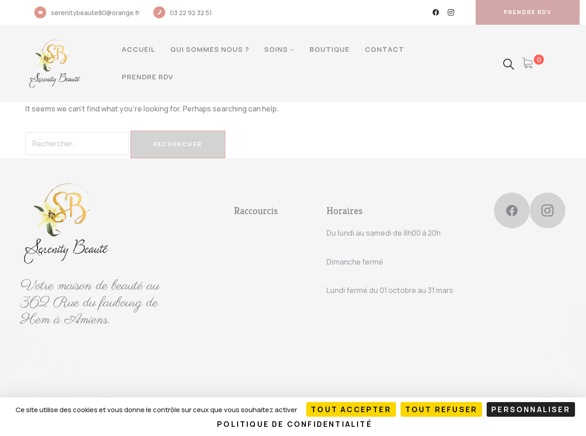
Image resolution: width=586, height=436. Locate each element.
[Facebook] (435, 12)
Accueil (138, 49)
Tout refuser (441, 409)
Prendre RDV (147, 77)
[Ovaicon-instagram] (451, 12)
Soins (276, 49)
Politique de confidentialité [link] (294, 424)
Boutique (329, 49)
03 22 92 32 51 (191, 12)
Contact (384, 49)
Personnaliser (530, 409)
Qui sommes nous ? (209, 49)
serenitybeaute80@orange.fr (95, 12)
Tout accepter (351, 409)
